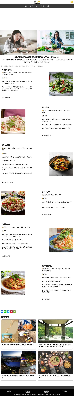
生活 (37, 6)
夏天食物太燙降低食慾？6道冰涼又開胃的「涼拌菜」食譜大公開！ (29, 66)
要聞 (26, 6)
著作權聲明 (46, 391)
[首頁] (37, 2)
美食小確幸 (11, 66)
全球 (31, 6)
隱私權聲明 (27, 391)
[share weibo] (11, 311)
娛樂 (42, 6)
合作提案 (28, 392)
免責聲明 (9, 391)
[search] (71, 2)
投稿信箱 (46, 392)
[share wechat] (14, 311)
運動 (48, 6)
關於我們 (65, 391)
